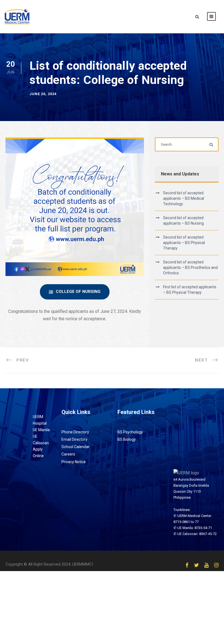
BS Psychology (130, 432)
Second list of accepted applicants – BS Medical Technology (183, 198)
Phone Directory (75, 432)
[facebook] (186, 565)
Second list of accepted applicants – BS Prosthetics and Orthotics (190, 267)
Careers (68, 454)
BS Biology (126, 439)
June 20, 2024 (43, 94)
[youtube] (206, 565)
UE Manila (41, 430)
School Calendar (75, 447)
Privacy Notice (73, 462)
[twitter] (196, 565)
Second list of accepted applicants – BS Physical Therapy (184, 242)
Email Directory (74, 439)
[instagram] (216, 565)
